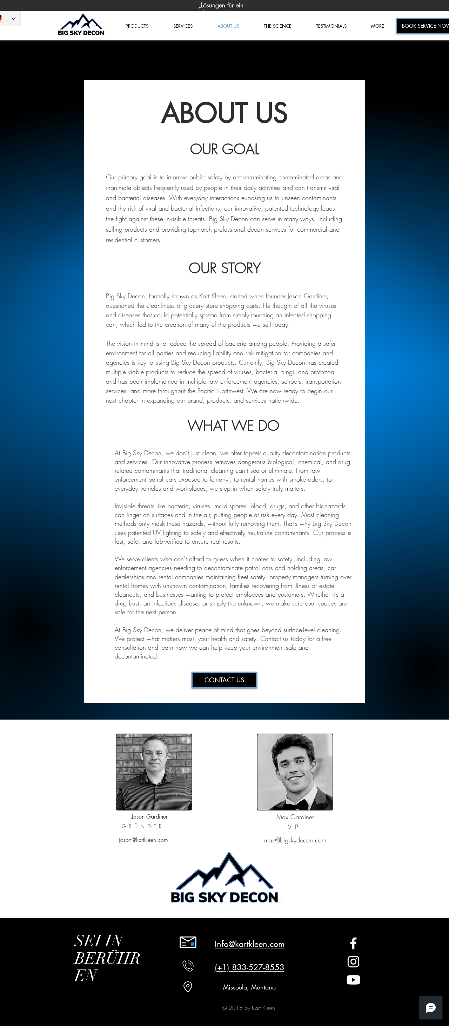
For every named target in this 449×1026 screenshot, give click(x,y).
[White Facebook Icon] (353, 943)
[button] (377, 26)
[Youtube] (353, 980)
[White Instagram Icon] (353, 961)
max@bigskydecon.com (295, 840)
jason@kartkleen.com (143, 839)
